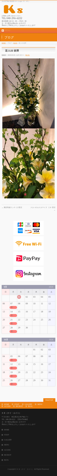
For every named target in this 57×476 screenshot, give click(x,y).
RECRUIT (19, 406)
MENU (39, 404)
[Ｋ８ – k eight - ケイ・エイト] (26, 10)
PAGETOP (49, 400)
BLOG (15, 43)
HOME (4, 43)
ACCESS (7, 406)
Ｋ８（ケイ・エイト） (25, 469)
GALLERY (28, 404)
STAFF (16, 404)
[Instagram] (28, 279)
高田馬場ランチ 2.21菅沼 (12, 207)
